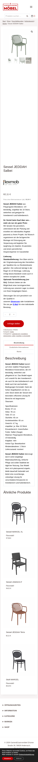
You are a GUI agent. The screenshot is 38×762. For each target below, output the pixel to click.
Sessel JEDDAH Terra (15, 632)
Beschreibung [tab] (19, 343)
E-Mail (15, 304)
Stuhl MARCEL (12, 680)
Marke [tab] (19, 351)
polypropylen (7, 336)
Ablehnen (19, 758)
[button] (32, 32)
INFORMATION (10, 711)
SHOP (6, 727)
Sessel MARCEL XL (14, 532)
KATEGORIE (9, 716)
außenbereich (16, 334)
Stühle (12, 332)
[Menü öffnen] (32, 7)
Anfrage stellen (13, 324)
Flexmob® (10, 536)
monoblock (24, 334)
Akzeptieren (7, 758)
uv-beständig (26, 336)
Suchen (28, 16)
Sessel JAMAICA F (14, 582)
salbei (13, 336)
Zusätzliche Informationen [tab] (19, 347)
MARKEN (8, 722)
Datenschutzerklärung (26, 755)
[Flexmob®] (11, 182)
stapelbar (19, 336)
